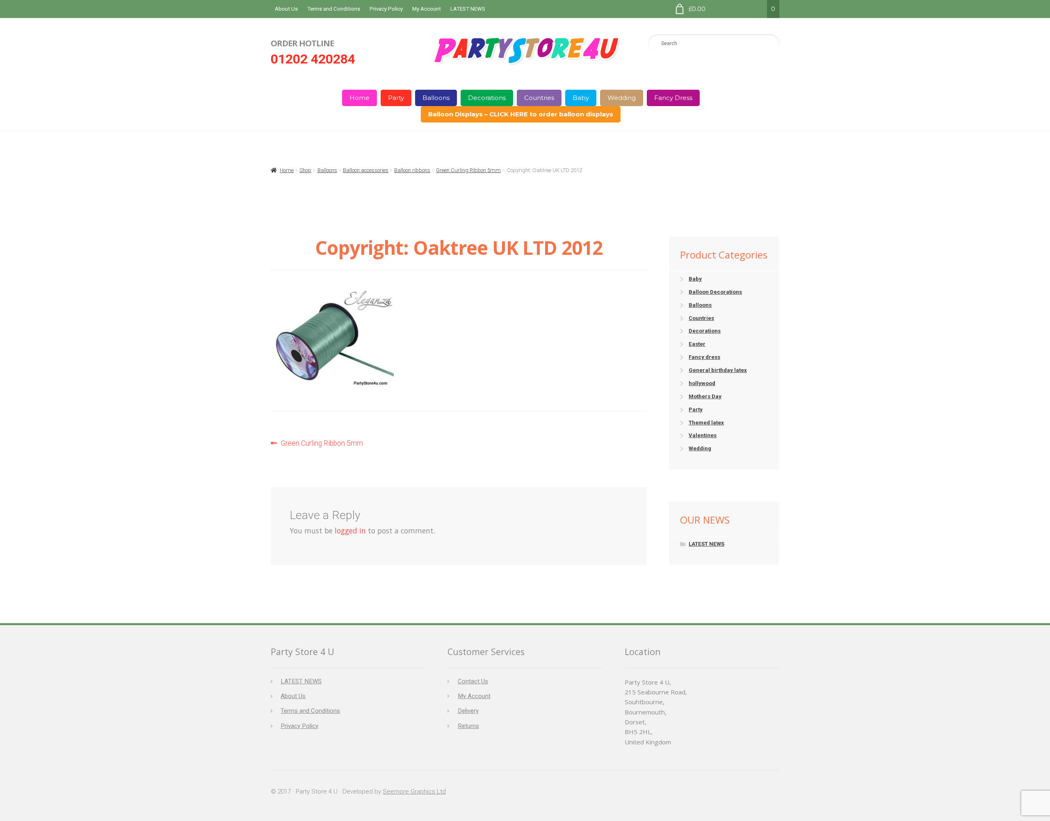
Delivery (468, 710)
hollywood (702, 383)
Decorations (487, 98)
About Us (286, 9)
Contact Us (473, 681)
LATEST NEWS (467, 9)
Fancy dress (704, 357)
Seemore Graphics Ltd (414, 791)
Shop (305, 170)
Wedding (621, 98)
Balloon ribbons (412, 170)
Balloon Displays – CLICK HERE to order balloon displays (520, 114)
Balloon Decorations (715, 292)
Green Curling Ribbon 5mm (468, 170)
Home (359, 98)
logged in (350, 530)
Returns (468, 726)
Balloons (436, 98)
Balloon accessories (365, 170)
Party (396, 98)
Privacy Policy (386, 9)
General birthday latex (718, 370)
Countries (539, 98)
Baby (581, 98)
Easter (697, 344)
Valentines (703, 435)
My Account (426, 9)
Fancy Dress (673, 98)
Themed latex (706, 423)
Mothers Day (705, 396)
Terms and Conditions (333, 9)
